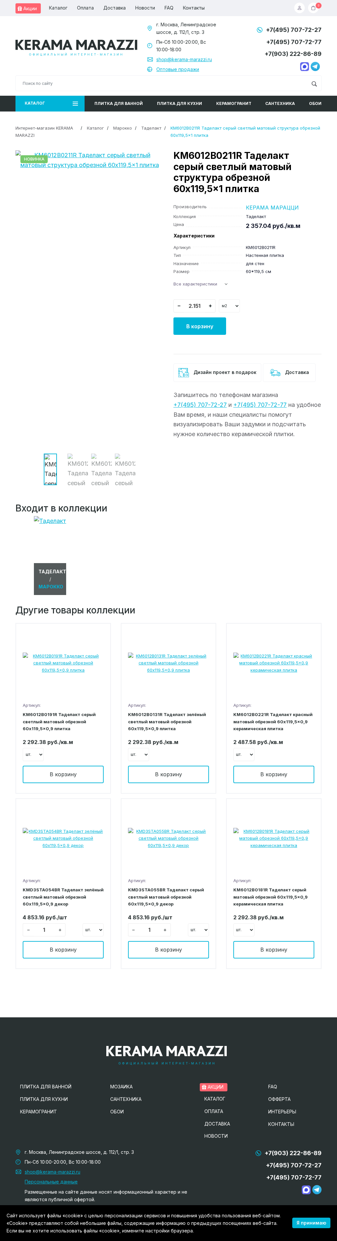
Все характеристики (195, 283)
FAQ (169, 8)
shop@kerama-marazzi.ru (184, 59)
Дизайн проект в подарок (224, 372)
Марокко (122, 128)
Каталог (58, 8)
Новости (145, 8)
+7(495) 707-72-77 (294, 41)
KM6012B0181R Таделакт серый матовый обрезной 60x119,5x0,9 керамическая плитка (270, 896)
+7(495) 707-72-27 (294, 29)
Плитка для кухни (179, 103)
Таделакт (151, 128)
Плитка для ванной (118, 103)
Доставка (114, 8)
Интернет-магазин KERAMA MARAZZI (44, 131)
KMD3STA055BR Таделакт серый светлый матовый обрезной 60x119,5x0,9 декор (166, 896)
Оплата (85, 8)
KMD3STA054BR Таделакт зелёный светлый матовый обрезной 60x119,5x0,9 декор (63, 896)
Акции (29, 8)
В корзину (199, 326)
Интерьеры (282, 1111)
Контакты (194, 8)
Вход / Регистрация (301, 8)
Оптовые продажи (177, 69)
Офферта (279, 1099)
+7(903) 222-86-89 (293, 53)
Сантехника (280, 103)
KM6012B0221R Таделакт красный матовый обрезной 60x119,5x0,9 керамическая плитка (273, 721)
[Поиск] (314, 83)
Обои (315, 103)
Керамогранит (233, 103)
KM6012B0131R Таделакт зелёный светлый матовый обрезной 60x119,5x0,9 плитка (167, 721)
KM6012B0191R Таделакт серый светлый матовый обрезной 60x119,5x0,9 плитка (59, 721)
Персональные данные (51, 1181)
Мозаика (121, 1086)
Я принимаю (311, 1223)
